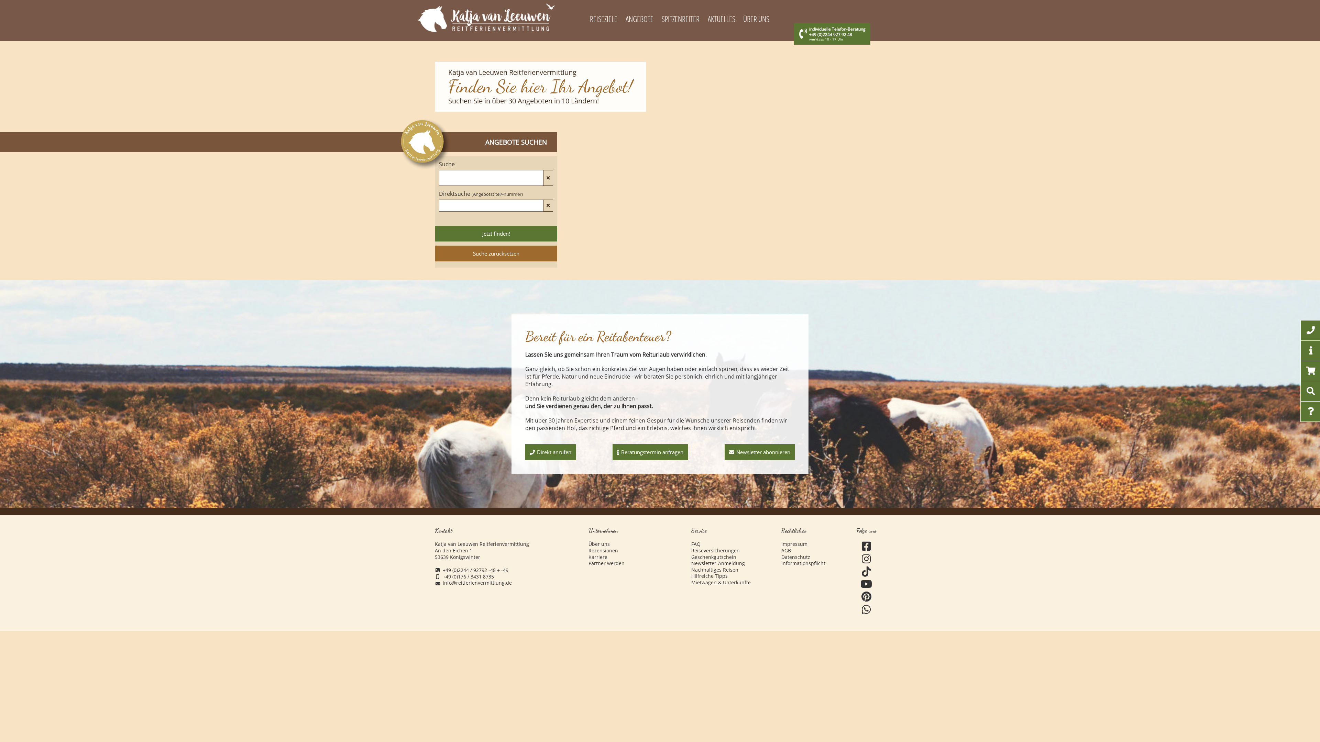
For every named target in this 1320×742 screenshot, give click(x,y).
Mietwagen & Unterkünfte (721, 583)
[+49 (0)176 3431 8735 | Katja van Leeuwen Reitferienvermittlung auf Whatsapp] (866, 609)
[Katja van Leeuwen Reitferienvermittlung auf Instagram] (866, 559)
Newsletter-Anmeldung (718, 563)
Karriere (597, 557)
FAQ (696, 544)
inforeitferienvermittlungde (477, 583)
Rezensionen (603, 551)
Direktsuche (481, 194)
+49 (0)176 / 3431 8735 (468, 577)
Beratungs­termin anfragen (652, 452)
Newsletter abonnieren (763, 452)
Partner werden (606, 563)
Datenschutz (795, 557)
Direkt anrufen (554, 452)
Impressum (794, 544)
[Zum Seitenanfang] (1277, 710)
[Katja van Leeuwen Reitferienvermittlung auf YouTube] (866, 584)
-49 (504, 570)
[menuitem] (604, 19)
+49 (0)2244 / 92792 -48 (469, 570)
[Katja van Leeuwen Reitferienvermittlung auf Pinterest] (866, 597)
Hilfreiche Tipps (709, 576)
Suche (447, 164)
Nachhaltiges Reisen (714, 570)
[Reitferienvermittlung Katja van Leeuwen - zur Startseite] (486, 17)
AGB (786, 551)
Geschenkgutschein (713, 557)
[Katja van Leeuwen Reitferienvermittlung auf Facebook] (866, 546)
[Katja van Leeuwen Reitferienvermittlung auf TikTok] (866, 571)
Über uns (599, 544)
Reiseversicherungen (715, 551)
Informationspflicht (803, 563)
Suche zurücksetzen (496, 253)
